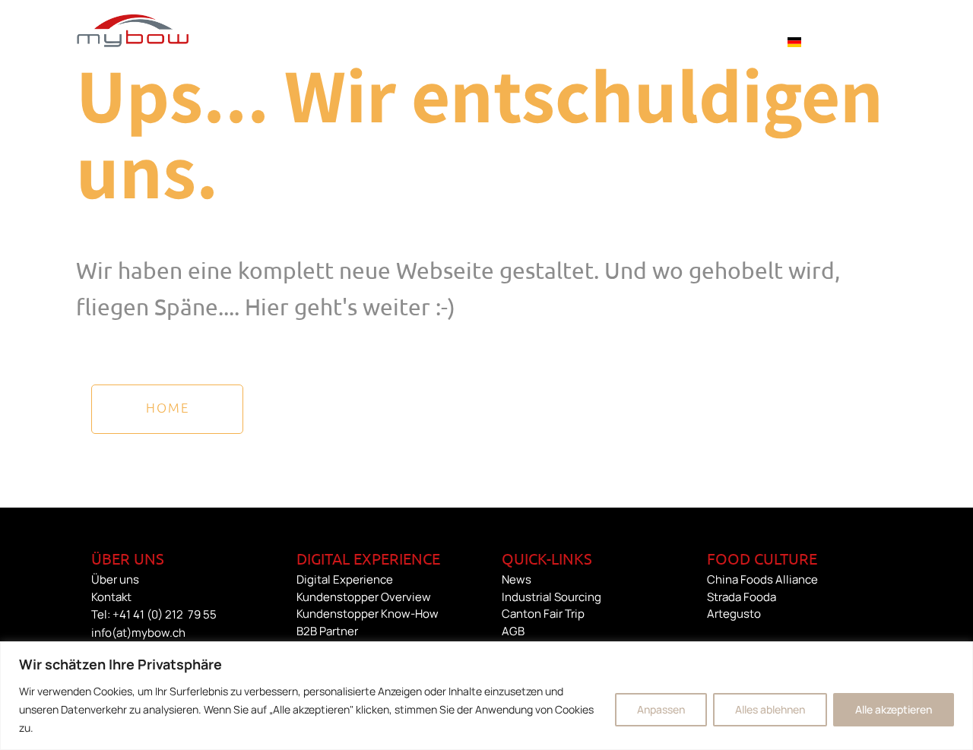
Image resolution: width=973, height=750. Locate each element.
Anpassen (661, 709)
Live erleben (553, 41)
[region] (486, 695)
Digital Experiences (416, 41)
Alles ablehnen (770, 709)
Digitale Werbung (264, 41)
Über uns (717, 41)
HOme (167, 407)
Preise (641, 41)
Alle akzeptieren (893, 709)
